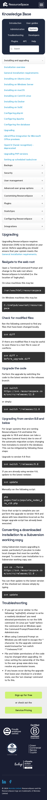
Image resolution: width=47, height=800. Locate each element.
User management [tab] (13, 180)
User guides (32, 23)
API (25, 41)
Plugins (14, 41)
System (33, 29)
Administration (17, 29)
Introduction (15, 23)
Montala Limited (15, 788)
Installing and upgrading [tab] (16, 60)
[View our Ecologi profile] (23, 763)
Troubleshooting (15, 35)
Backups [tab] (8, 165)
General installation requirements (19, 254)
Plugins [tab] (7, 203)
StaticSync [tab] (9, 211)
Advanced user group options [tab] (18, 188)
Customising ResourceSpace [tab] (18, 195)
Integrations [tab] (10, 226)
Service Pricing (23, 710)
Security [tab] (8, 172)
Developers (33, 35)
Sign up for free (23, 695)
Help (34, 41)
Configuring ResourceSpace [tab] (18, 218)
